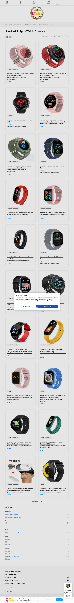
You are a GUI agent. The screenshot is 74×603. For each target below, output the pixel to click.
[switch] (68, 596)
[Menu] (71, 584)
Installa (59, 600)
